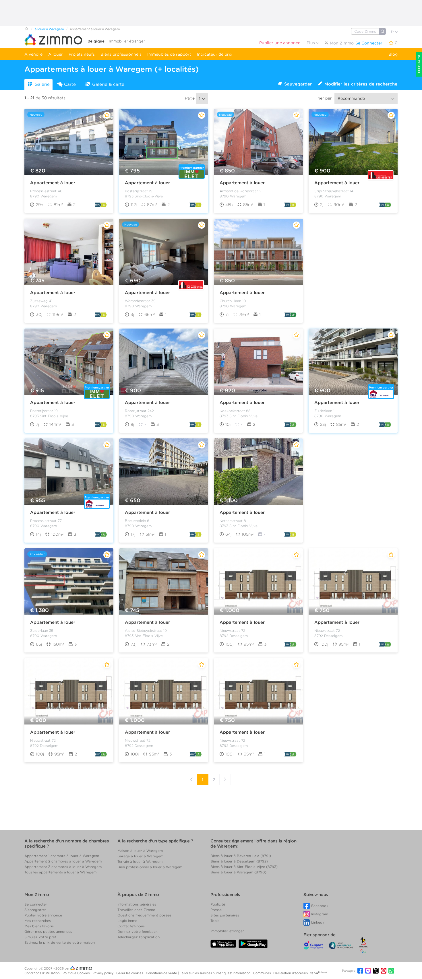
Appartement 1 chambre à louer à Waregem (61, 856)
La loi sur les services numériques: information (215, 973)
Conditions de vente (162, 973)
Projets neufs (82, 54)
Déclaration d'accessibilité (293, 973)
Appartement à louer (52, 182)
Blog (393, 54)
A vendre (33, 54)
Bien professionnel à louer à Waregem (149, 867)
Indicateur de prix (214, 54)
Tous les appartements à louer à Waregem (60, 872)
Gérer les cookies (130, 973)
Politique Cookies (76, 973)
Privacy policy (103, 973)
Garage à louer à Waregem (140, 856)
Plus (311, 42)
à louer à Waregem (49, 29)
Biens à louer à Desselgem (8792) (239, 861)
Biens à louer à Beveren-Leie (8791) (240, 856)
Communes (262, 973)
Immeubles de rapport (169, 54)
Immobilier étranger (127, 41)
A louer (55, 54)
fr (393, 32)
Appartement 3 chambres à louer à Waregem (63, 867)
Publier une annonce (279, 42)
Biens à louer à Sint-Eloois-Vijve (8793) (244, 867)
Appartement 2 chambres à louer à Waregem (63, 861)
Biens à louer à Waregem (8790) (238, 872)
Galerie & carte (108, 84)
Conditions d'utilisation (42, 973)
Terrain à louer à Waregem (139, 861)
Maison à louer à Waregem (140, 850)
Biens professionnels (121, 54)
